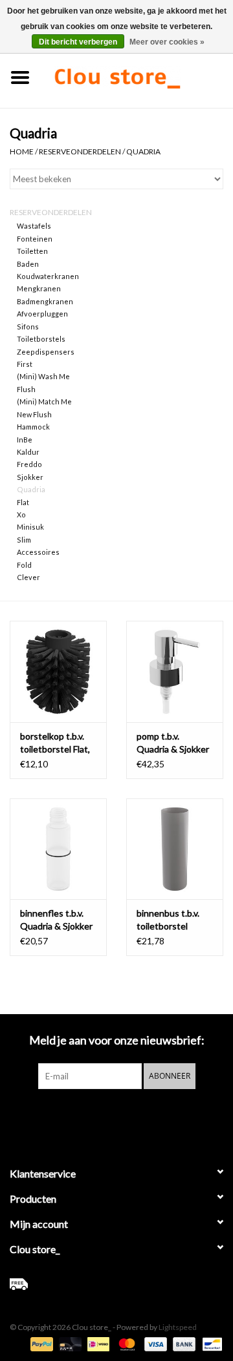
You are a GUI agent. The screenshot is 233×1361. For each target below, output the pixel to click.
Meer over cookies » (167, 42)
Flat (23, 502)
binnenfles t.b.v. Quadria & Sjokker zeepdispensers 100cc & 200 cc (56, 920)
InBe (24, 439)
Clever (28, 577)
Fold (24, 565)
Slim (24, 539)
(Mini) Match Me (44, 401)
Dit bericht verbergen (78, 42)
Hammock (33, 426)
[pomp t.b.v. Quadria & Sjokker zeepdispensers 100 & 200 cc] (174, 671)
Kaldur (28, 452)
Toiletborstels (41, 339)
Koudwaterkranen (48, 276)
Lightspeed (178, 1327)
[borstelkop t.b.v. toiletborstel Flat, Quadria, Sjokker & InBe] (58, 671)
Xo (21, 514)
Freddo (29, 464)
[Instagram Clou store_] (150, 1115)
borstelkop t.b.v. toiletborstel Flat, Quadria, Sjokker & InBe (57, 743)
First (24, 364)
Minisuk (30, 527)
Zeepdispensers (45, 352)
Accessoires (38, 552)
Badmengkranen (45, 301)
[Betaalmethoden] (40, 1343)
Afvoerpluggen (42, 313)
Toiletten (32, 251)
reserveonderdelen (80, 151)
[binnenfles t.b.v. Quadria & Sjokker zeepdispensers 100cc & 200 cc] (58, 849)
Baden (28, 264)
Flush (26, 389)
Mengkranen (39, 288)
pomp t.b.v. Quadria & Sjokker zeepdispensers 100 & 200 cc (173, 743)
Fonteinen (34, 238)
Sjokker (30, 477)
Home (22, 151)
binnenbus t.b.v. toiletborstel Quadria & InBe (168, 920)
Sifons (28, 326)
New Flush (34, 414)
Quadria (143, 151)
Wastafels (34, 226)
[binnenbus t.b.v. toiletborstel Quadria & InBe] (174, 849)
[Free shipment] (116, 1284)
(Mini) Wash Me (43, 376)
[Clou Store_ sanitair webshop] (137, 75)
